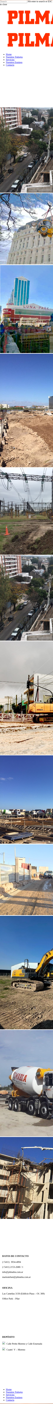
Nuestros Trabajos (14, 1392)
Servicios (10, 1395)
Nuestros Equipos (14, 1397)
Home (9, 1389)
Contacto (10, 1400)
